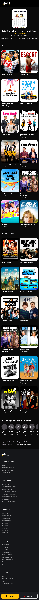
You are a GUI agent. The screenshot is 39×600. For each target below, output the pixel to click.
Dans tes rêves (6, 320)
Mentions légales (6, 489)
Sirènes (4, 225)
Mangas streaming (7, 562)
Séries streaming (6, 554)
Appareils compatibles (8, 501)
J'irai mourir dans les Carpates (27, 135)
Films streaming (6, 552)
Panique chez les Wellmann (26, 194)
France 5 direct (6, 521)
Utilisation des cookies (8, 491)
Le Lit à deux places (8, 411)
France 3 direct (6, 518)
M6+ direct (4, 523)
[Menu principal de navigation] (36, 4)
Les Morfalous (6, 262)
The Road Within (7, 291)
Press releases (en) (7, 467)
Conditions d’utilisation (8, 494)
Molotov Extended (7, 579)
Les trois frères (6, 74)
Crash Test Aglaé (26, 103)
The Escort (24, 74)
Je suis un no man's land (28, 225)
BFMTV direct (5, 533)
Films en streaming (16, 35)
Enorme (23, 165)
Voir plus (35, 38)
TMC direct (5, 530)
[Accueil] (6, 3)
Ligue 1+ (4, 581)
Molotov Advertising (7, 470)
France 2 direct (6, 516)
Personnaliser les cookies (9, 496)
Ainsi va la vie (24, 349)
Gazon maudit (6, 134)
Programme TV (6, 545)
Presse (3, 465)
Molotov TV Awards (7, 559)
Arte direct (4, 525)
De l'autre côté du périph (10, 165)
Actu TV (4, 564)
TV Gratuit (4, 550)
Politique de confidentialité (9, 487)
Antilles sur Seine (7, 194)
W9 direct (4, 528)
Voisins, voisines (26, 291)
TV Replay (4, 547)
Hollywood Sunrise (26, 262)
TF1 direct (4, 513)
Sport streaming (6, 557)
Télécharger (5, 499)
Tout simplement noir (27, 411)
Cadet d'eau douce (8, 380)
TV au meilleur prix (7, 583)
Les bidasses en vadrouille (7, 104)
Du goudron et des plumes (26, 381)
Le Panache (24, 320)
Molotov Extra (5, 576)
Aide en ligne (5, 484)
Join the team (5, 472)
